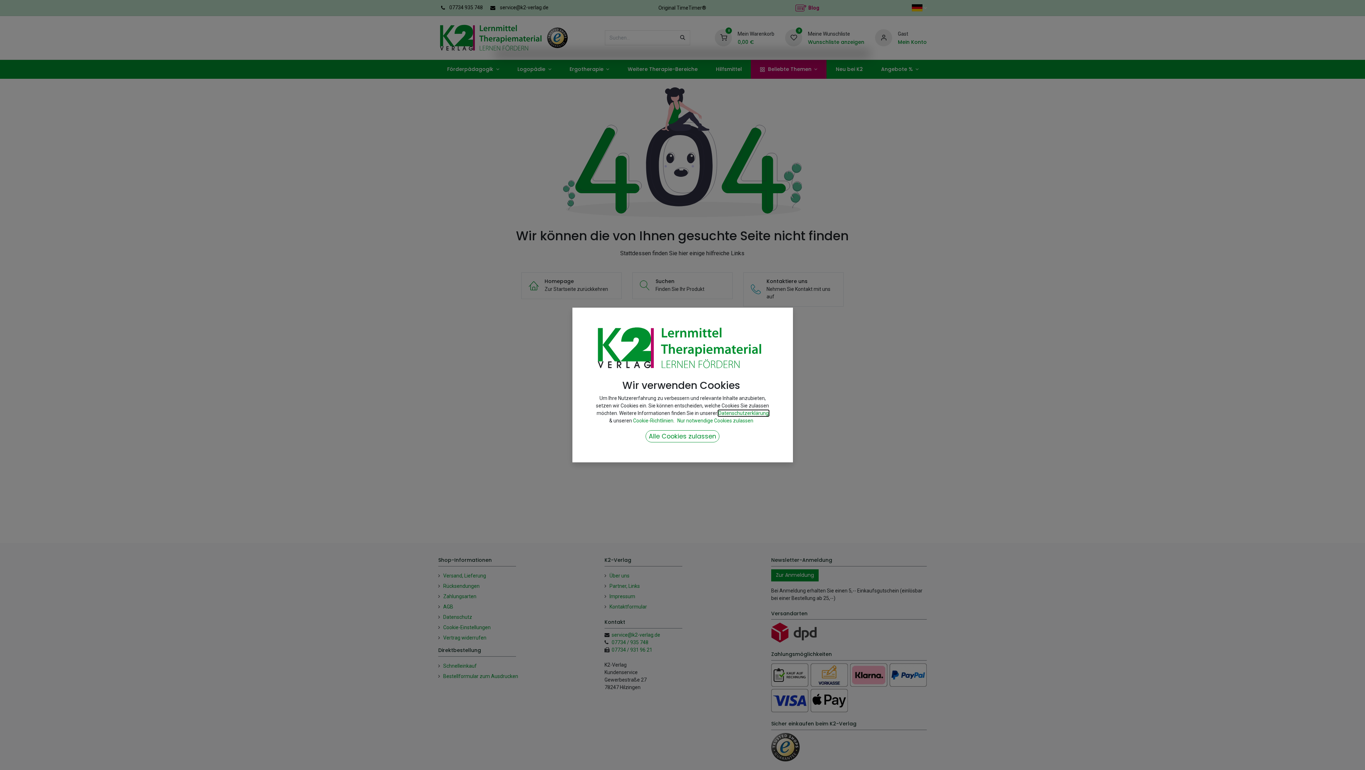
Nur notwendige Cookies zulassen (715, 420)
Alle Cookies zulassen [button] (682, 436)
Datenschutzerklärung (743, 413)
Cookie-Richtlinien (653, 420)
